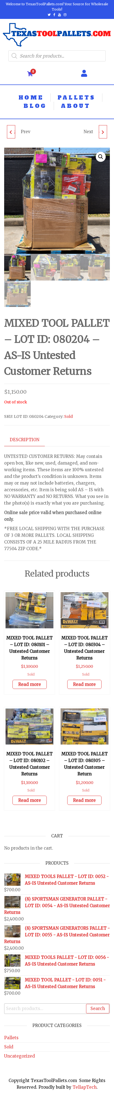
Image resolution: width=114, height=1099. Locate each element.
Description (24, 439)
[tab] (28, 440)
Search (97, 1008)
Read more (29, 684)
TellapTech (84, 1087)
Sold (68, 416)
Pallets (11, 1037)
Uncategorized (19, 1056)
